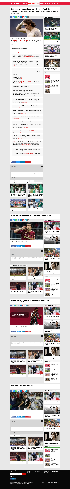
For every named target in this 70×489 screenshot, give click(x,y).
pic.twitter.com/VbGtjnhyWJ (29, 56)
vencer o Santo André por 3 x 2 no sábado (20, 40)
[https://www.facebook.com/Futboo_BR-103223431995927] (11, 478)
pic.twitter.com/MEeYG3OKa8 (29, 130)
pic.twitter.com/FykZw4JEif (26, 144)
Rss (58, 482)
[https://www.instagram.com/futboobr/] (15, 478)
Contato (49, 482)
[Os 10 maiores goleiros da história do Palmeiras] (35, 369)
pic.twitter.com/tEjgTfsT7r (17, 107)
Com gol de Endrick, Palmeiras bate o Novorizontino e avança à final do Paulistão (35, 195)
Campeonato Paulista (18, 5)
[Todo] (54, 3)
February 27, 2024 (25, 127)
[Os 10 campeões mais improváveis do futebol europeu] (35, 271)
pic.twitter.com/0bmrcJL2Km (28, 153)
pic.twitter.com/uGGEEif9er (18, 95)
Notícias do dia (46, 471)
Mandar (23, 473)
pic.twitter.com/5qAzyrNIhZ (31, 125)
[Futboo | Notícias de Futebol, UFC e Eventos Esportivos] (15, 3)
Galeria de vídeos (37, 471)
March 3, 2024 (21, 57)
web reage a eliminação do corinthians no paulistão (34, 182)
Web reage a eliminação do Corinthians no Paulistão (29, 5)
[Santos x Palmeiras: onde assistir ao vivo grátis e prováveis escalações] (35, 203)
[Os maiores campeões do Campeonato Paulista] (18, 203)
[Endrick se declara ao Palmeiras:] (18, 188)
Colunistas (28, 472)
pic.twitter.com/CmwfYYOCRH (34, 112)
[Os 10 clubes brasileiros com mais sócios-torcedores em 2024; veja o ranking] (18, 271)
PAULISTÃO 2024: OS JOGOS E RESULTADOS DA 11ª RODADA (21, 52)
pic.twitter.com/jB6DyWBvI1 (17, 118)
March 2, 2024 (31, 118)
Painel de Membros (47, 472)
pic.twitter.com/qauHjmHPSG (27, 81)
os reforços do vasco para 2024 (15, 435)
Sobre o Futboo (44, 482)
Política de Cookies (54, 482)
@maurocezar (25, 141)
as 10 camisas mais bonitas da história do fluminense (18, 265)
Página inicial (12, 5)
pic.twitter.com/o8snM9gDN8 (30, 100)
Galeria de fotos (29, 471)
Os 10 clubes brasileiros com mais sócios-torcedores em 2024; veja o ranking (17, 278)
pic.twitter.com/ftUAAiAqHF (17, 137)
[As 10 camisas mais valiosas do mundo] (18, 369)
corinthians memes (23, 182)
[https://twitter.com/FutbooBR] (13, 478)
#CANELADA (15, 141)
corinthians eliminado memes (15, 182)
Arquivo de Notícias (55, 471)
